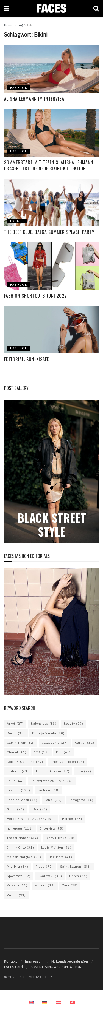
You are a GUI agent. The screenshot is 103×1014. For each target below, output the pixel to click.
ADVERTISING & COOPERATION (56, 966)
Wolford (45, 885)
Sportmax (18, 876)
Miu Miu (17, 867)
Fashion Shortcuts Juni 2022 (35, 295)
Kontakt (10, 961)
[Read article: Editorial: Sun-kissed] (51, 329)
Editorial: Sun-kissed (27, 359)
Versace (17, 885)
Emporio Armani (52, 771)
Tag (20, 25)
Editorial (18, 771)
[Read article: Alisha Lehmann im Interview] (51, 69)
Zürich (16, 895)
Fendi (53, 800)
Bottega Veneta (48, 733)
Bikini (31, 25)
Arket (15, 724)
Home (8, 25)
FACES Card (13, 966)
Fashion (18, 790)
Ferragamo (81, 800)
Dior (63, 752)
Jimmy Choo (20, 847)
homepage (20, 828)
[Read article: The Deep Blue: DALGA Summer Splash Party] (51, 203)
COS (41, 752)
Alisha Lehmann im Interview (34, 98)
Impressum (34, 961)
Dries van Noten (67, 762)
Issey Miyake (59, 838)
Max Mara (60, 857)
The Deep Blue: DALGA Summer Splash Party (49, 232)
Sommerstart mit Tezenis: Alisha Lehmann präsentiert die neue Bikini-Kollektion (48, 165)
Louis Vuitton (56, 847)
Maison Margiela (24, 857)
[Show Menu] (6, 8)
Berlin (16, 733)
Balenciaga (44, 724)
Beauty (73, 724)
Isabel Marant (22, 838)
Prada (44, 867)
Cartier (84, 743)
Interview (51, 828)
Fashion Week (22, 800)
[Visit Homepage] (51, 8)
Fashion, (48, 790)
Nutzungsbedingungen (69, 961)
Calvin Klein (21, 743)
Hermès (72, 819)
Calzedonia (55, 743)
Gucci (15, 809)
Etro (84, 771)
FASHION (19, 88)
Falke (15, 781)
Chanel (16, 752)
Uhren (78, 876)
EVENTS (17, 221)
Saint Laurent (75, 867)
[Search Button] (96, 8)
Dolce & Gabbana (25, 762)
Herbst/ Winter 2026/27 (31, 819)
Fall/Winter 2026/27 (52, 781)
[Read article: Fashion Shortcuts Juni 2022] (51, 266)
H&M (39, 809)
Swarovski (50, 876)
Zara (70, 885)
